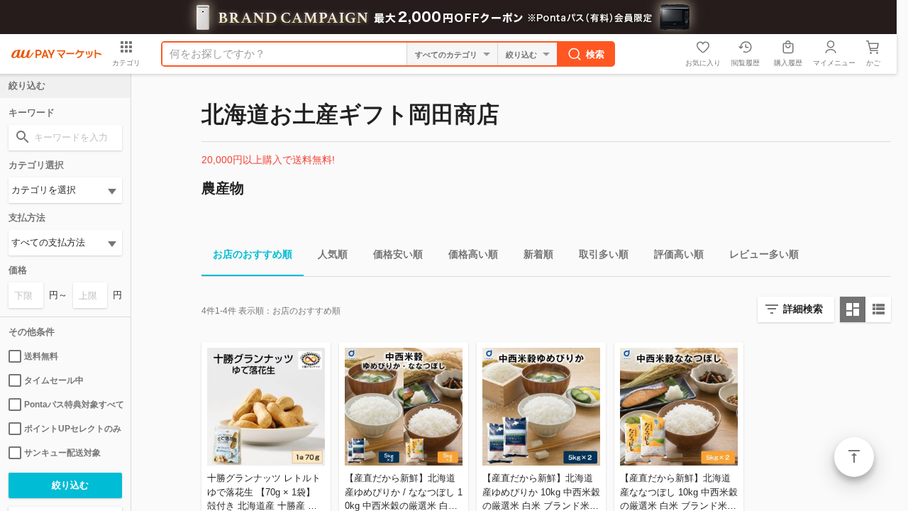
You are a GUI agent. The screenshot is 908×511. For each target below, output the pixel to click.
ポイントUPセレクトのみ (72, 429)
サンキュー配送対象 (62, 453)
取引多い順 (604, 254)
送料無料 (41, 356)
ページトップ (854, 457)
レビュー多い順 (764, 254)
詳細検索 (803, 308)
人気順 (333, 254)
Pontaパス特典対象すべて (73, 405)
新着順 (538, 254)
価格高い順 (473, 254)
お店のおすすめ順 (252, 254)
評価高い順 (679, 254)
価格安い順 (398, 254)
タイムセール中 (54, 380)
